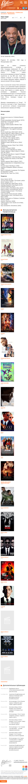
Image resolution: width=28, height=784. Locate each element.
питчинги (4, 13)
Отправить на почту (24, 17)
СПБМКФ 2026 (19, 12)
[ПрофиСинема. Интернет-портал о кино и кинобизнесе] (7, 3)
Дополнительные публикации (14, 685)
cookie (25, 776)
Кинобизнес (11, 13)
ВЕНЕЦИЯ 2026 (11, 12)
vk (26, 8)
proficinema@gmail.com (20, 762)
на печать (20, 17)
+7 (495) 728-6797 (19, 760)
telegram (23, 8)
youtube (21, 8)
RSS (18, 8)
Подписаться (11, 7)
